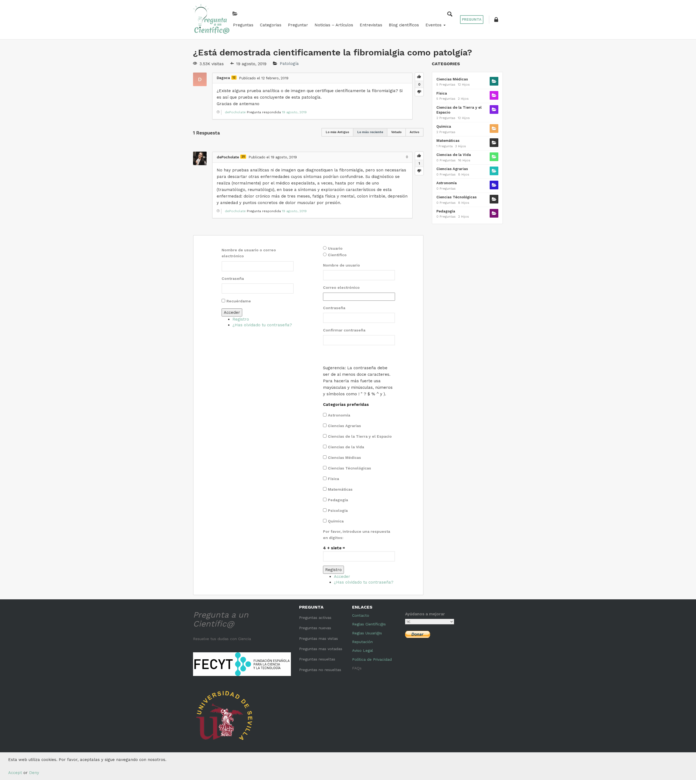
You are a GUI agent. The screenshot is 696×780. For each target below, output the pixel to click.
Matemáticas (340, 489)
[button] (496, 19)
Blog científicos (404, 25)
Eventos (434, 25)
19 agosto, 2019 (294, 112)
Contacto (360, 615)
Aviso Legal (362, 650)
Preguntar (298, 25)
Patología (289, 63)
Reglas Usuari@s (367, 633)
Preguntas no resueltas (320, 670)
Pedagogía (338, 500)
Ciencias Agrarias (344, 426)
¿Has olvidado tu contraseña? (262, 324)
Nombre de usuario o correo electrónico (249, 253)
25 (243, 156)
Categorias (270, 25)
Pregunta (471, 19)
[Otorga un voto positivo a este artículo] (419, 77)
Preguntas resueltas (317, 659)
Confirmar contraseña (344, 330)
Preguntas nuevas (315, 628)
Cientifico (337, 255)
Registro (240, 319)
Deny (34, 772)
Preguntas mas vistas (318, 638)
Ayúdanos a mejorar (425, 614)
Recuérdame (238, 301)
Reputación (362, 642)
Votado (396, 132)
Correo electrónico (341, 287)
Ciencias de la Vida (346, 447)
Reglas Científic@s (369, 624)
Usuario (335, 248)
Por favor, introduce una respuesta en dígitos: (356, 534)
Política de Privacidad (372, 659)
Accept (15, 772)
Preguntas (243, 25)
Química (336, 521)
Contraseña (233, 278)
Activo (414, 132)
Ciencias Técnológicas (349, 468)
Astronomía (339, 415)
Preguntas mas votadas (320, 649)
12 (233, 77)
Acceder (232, 312)
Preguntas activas (315, 617)
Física (333, 479)
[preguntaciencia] (211, 19)
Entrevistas (371, 25)
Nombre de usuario (341, 265)
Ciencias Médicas (344, 457)
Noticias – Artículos (334, 25)
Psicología (338, 510)
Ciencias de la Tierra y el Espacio (360, 436)
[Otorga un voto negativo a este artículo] (419, 92)
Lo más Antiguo (337, 132)
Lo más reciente (370, 132)
